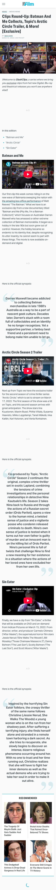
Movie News (14, 12)
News (4, 12)
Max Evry (9, 36)
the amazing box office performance (21, 200)
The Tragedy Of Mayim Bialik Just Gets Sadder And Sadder (12, 831)
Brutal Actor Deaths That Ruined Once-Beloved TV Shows (39, 829)
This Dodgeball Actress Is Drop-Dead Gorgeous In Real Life (14, 867)
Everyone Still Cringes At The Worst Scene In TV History (41, 868)
